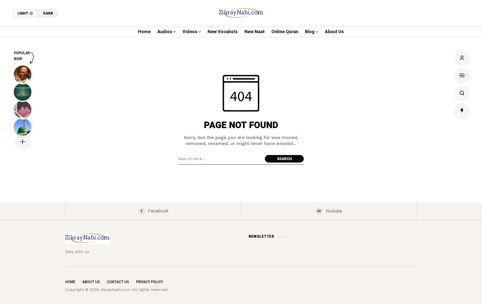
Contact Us (118, 282)
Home (70, 282)
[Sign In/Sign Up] (461, 57)
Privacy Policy (149, 282)
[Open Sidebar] (461, 75)
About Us (91, 282)
